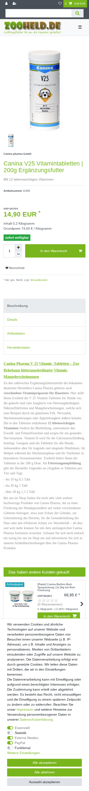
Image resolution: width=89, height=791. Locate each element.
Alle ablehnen (44, 772)
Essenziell (22, 728)
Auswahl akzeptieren (44, 782)
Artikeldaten (16, 333)
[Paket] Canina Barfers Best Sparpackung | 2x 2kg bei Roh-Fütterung (56, 587)
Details (12, 319)
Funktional (22, 748)
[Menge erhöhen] (18, 247)
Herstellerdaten (18, 347)
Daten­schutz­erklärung (36, 719)
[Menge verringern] (18, 254)
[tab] (44, 306)
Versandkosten (38, 280)
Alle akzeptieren (44, 763)
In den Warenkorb (53, 251)
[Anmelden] (7, 3)
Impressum (25, 709)
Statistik (20, 733)
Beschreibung (17, 306)
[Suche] (77, 13)
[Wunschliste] (60, 3)
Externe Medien (26, 738)
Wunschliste (16, 268)
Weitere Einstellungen (23, 753)
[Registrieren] (15, 3)
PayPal (20, 743)
